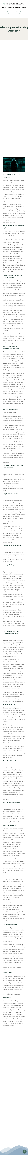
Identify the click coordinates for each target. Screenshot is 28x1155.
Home (4, 7)
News (24, 7)
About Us (11, 7)
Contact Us (14, 12)
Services (18, 7)
